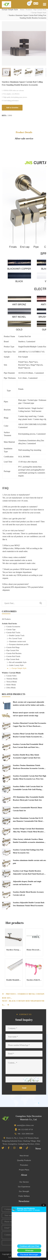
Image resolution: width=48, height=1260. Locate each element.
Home (22, 10)
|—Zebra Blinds (10, 688)
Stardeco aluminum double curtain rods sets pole (29, 861)
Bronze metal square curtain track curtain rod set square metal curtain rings (28, 714)
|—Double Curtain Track (15, 635)
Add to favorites (12, 108)
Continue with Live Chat (29, 1246)
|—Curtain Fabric (10, 676)
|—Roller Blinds (10, 685)
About (24, 1174)
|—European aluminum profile (17, 644)
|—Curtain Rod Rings (11, 647)
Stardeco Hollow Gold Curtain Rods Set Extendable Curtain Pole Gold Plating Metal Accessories (28, 788)
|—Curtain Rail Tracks (12, 632)
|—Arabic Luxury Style (15, 665)
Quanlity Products (24, 1160)
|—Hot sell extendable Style (16, 662)
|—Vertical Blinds (10, 682)
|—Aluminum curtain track (16, 641)
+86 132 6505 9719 (25, 1129)
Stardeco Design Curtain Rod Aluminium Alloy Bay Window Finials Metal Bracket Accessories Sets (28, 830)
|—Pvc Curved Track (14, 638)
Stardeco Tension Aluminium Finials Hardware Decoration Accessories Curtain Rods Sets (28, 767)
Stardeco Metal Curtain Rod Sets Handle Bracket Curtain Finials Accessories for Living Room (28, 735)
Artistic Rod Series (9, 624)
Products (29, 10)
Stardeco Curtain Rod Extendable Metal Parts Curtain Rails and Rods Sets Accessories (28, 746)
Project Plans (24, 1170)
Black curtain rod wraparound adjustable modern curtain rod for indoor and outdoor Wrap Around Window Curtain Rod (29, 704)
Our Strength (24, 1191)
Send (24, 1088)
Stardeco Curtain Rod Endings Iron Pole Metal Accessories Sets (28, 851)
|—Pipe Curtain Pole (11, 650)
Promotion (24, 1165)
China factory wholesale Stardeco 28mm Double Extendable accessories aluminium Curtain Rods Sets (28, 841)
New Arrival (24, 1156)
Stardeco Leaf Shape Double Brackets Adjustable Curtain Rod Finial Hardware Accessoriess (28, 872)
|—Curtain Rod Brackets (12, 653)
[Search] (41, 603)
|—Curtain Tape (10, 629)
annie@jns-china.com (25, 1125)
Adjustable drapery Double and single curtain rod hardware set (27, 883)
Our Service (24, 1182)
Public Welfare (24, 1196)
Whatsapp (29, 1250)
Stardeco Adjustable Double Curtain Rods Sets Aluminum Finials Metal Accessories (28, 904)
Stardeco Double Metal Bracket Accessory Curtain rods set (28, 893)
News (38, 1148)
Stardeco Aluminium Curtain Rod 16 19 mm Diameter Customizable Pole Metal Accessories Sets (28, 820)
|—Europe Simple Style (18, 668)
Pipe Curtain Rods (39, 10)
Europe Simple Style (39, 13)
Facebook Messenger (29, 1255)
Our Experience (24, 1187)
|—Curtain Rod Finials (12, 656)
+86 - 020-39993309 (25, 1134)
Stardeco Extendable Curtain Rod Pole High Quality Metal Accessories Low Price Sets (29, 777)
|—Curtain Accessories (12, 627)
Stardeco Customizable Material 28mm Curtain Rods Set (27, 809)
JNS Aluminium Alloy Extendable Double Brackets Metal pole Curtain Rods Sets (28, 798)
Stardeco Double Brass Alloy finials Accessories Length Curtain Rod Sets (26, 756)
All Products (6, 619)
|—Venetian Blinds (10, 679)
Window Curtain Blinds (11, 673)
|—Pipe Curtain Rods (11, 659)
